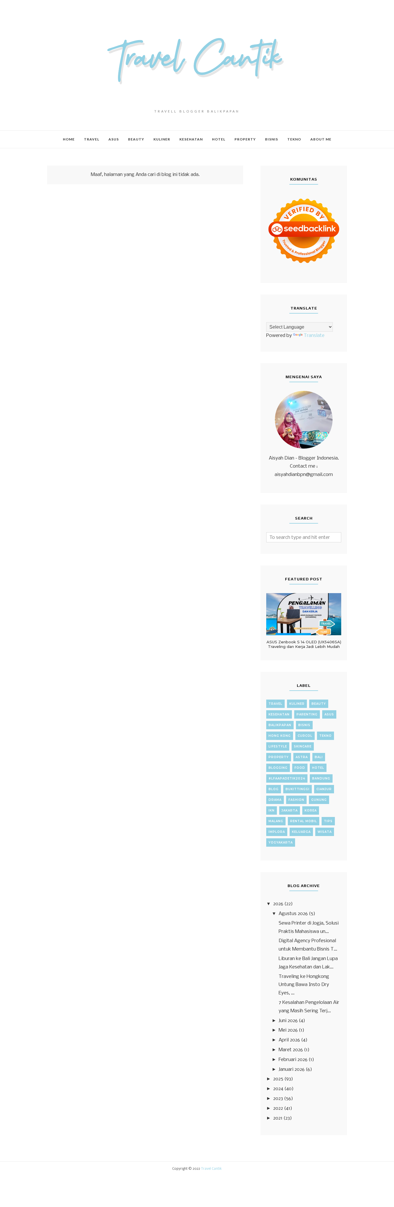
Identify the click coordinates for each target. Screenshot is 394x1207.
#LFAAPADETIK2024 (287, 778)
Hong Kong (280, 736)
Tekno (325, 736)
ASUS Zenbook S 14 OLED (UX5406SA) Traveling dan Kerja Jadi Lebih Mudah (304, 644)
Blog (274, 789)
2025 (278, 1079)
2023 (278, 1098)
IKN (272, 810)
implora (277, 832)
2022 (278, 1108)
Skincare (303, 746)
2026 (278, 904)
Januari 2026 (292, 1069)
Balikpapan (280, 725)
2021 (277, 1118)
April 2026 (289, 1040)
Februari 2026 (293, 1059)
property (279, 757)
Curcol (305, 736)
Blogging (278, 768)
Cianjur (324, 789)
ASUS (329, 714)
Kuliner (297, 704)
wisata (325, 832)
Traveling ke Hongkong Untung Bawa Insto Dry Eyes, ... (304, 985)
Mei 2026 (288, 1030)
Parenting (307, 714)
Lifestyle (278, 746)
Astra (302, 757)
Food (299, 768)
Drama (275, 800)
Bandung (321, 778)
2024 (278, 1089)
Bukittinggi (297, 789)
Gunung (319, 800)
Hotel (318, 768)
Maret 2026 (291, 1050)
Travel (275, 704)
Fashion (296, 800)
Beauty (319, 704)
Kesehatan (279, 714)
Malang (276, 821)
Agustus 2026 (293, 914)
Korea (311, 810)
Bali (319, 757)
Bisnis (304, 725)
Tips (328, 821)
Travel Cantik (211, 1169)
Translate (314, 335)
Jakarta (290, 810)
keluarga (301, 832)
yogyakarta (281, 842)
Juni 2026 (288, 1021)
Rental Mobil (303, 821)
